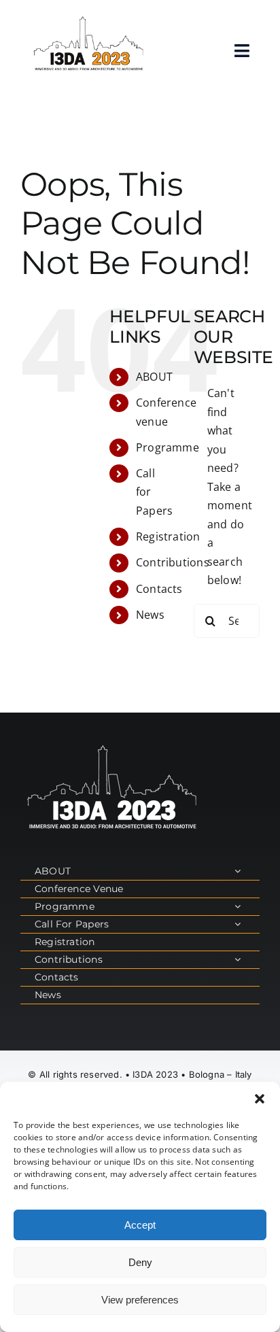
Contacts (159, 588)
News (150, 614)
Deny (140, 1262)
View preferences (140, 1299)
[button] (259, 1099)
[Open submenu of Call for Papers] (237, 924)
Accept (140, 1225)
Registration (168, 536)
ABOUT (154, 376)
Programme (167, 447)
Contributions (172, 562)
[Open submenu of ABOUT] (237, 871)
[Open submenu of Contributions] (237, 959)
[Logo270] (88, 19)
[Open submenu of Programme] (237, 906)
